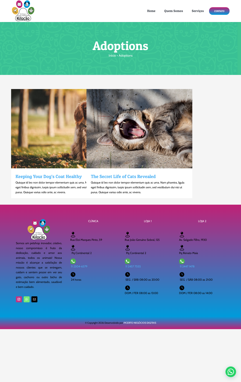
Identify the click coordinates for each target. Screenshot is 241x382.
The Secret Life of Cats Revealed (133, 129)
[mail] (34, 299)
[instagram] (19, 299)
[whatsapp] (27, 299)
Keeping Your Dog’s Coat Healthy (58, 129)
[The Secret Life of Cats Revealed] (139, 128)
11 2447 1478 (187, 266)
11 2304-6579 (79, 266)
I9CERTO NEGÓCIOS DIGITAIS (139, 322)
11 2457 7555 (133, 266)
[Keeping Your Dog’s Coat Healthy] (64, 128)
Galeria (70, 129)
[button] (230, 371)
